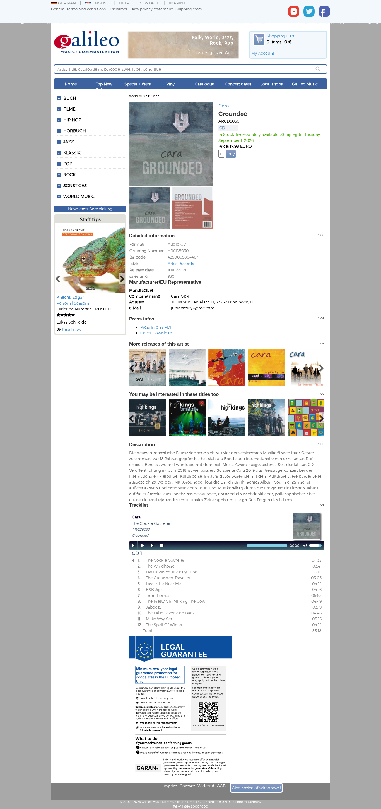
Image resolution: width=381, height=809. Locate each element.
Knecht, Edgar (70, 297)
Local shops (272, 84)
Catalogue (204, 84)
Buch (69, 97)
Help (124, 3)
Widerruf (205, 785)
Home (71, 84)
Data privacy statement (151, 9)
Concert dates (238, 84)
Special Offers (137, 84)
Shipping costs (188, 9)
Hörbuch (74, 130)
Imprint (177, 3)
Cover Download (156, 333)
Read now (71, 329)
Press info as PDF (156, 327)
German (67, 3)
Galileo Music (305, 84)
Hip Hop (72, 119)
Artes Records (181, 263)
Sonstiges (75, 185)
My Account (262, 53)
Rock (69, 174)
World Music (79, 196)
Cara (223, 105)
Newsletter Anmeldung (90, 208)
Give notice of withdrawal (256, 787)
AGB (221, 785)
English (101, 3)
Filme (69, 108)
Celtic (155, 96)
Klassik (71, 152)
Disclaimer (117, 9)
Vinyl (171, 84)
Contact (149, 3)
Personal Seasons (73, 303)
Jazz (68, 141)
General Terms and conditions (78, 9)
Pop (67, 163)
